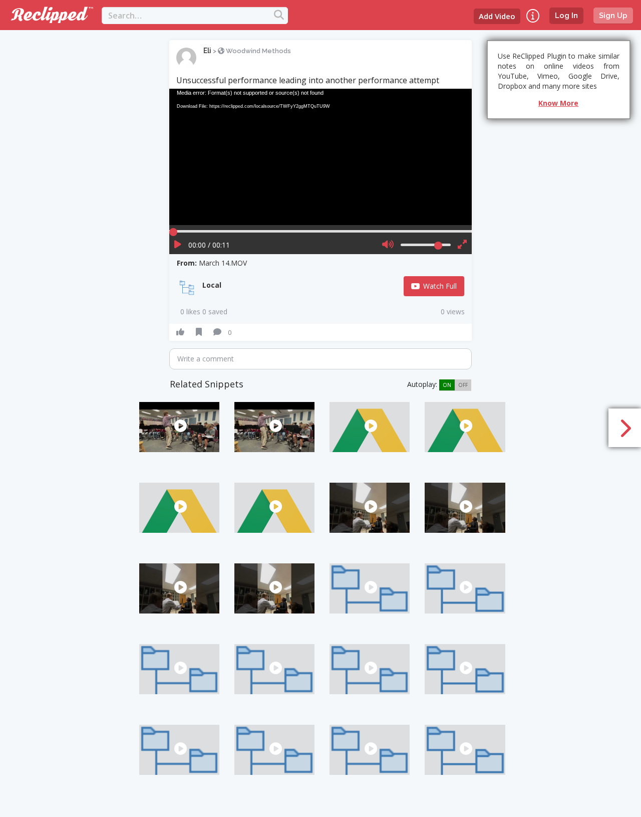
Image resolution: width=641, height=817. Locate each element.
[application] (320, 157)
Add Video (497, 16)
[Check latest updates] (532, 16)
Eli (207, 51)
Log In (566, 15)
